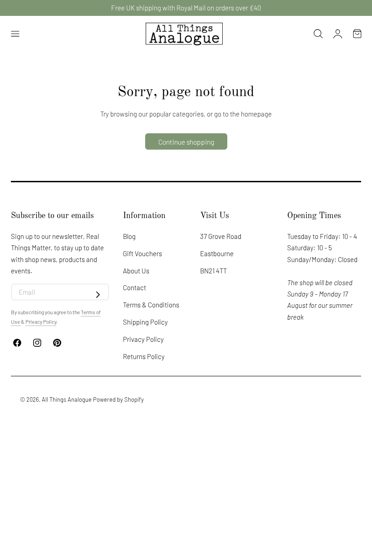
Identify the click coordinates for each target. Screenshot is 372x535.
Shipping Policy (145, 322)
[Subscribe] (98, 294)
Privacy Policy (143, 339)
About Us (136, 270)
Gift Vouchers (142, 253)
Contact (134, 287)
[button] (15, 34)
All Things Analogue (67, 399)
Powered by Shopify (118, 399)
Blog (129, 236)
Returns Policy (144, 356)
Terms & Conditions (151, 305)
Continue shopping (186, 141)
